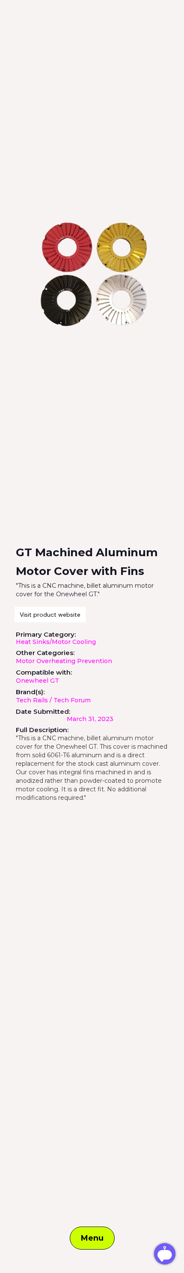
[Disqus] (92, 911)
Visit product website (50, 614)
